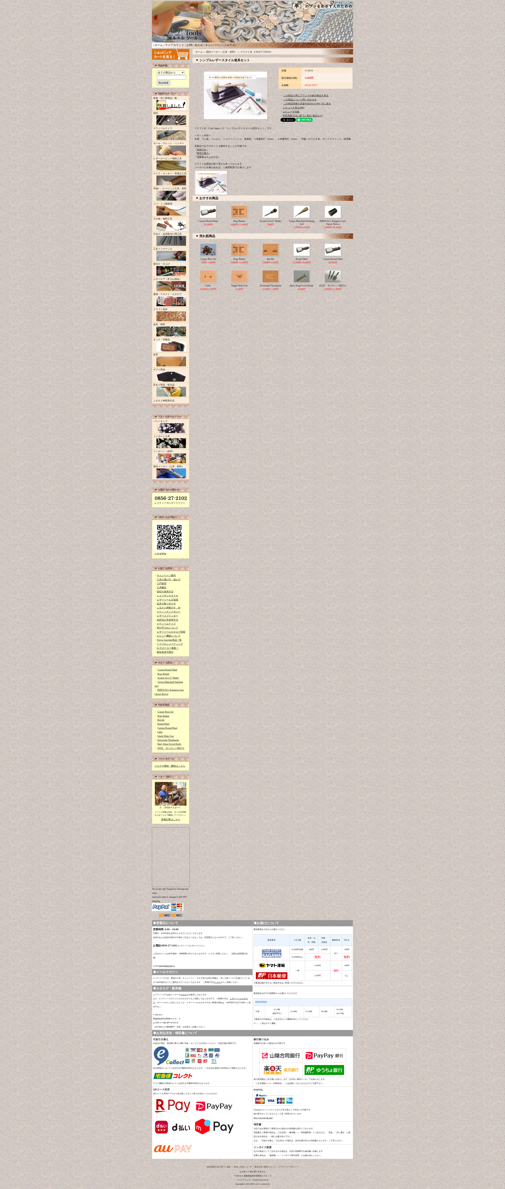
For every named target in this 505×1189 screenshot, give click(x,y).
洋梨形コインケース (207, 156)
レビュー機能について (168, 635)
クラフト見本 (160, 309)
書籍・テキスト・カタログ (167, 294)
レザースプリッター (167, 615)
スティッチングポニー (168, 611)
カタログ (185, 995)
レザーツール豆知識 (167, 599)
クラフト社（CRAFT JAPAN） (256, 52)
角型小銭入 (203, 153)
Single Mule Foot (165, 736)
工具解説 (161, 587)
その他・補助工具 (162, 218)
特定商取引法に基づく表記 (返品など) (303, 115)
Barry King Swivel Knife (169, 744)
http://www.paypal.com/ (263, 1118)
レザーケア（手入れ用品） (167, 279)
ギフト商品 (159, 369)
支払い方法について (243, 1167)
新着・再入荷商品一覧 (165, 98)
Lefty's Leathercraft (262, 1184)
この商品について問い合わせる (300, 99)
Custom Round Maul (167, 669)
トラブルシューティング (170, 644)
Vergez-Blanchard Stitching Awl (301, 222)
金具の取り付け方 (166, 603)
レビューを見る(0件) (294, 107)
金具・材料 (159, 324)
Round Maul (163, 724)
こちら (218, 982)
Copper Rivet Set (165, 711)
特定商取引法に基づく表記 (219, 1167)
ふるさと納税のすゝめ (168, 607)
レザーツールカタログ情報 (171, 632)
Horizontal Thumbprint (168, 740)
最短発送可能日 (165, 652)
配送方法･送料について (265, 1167)
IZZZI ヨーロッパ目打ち (170, 748)
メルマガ (229, 45)
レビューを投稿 (291, 111)
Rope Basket (163, 674)
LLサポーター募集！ (168, 648)
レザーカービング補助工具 (167, 158)
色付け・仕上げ (161, 264)
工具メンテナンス (162, 249)
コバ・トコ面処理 (162, 203)
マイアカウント (174, 45)
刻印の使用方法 (165, 591)
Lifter (160, 732)
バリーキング (160, 421)
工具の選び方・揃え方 (168, 579)
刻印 (155, 113)
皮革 (155, 354)
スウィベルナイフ (162, 128)
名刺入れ (201, 149)
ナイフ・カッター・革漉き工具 (169, 173)
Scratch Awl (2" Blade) (168, 678)
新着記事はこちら (170, 819)
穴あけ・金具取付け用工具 (167, 234)
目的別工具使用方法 (167, 619)
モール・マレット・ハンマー (168, 143)
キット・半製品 (161, 339)
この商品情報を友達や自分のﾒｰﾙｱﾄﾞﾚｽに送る (307, 103)
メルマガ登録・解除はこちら (169, 766)
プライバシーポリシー (288, 1167)
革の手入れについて (167, 627)
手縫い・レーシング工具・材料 (169, 188)
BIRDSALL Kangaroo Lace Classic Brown (333, 222)
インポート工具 (161, 436)
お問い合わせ (194, 45)
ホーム (158, 45)
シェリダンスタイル (167, 595)
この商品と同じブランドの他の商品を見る (305, 95)
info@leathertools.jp (167, 966)
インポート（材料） (164, 451)
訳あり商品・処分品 (164, 384)
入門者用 (161, 583)
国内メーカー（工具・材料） (168, 466)
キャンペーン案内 (166, 575)
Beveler (161, 720)
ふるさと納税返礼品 (164, 400)
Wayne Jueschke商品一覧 (169, 640)
